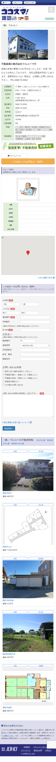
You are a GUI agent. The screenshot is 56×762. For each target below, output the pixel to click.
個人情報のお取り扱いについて (16, 422)
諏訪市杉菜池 (8, 600)
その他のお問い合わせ (13, 384)
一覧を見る (40, 440)
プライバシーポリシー (41, 747)
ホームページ (15, 155)
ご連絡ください (8, 735)
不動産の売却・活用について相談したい (21, 378)
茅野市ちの (7, 546)
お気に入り (17, 2)
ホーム (7, 2)
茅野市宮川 (7, 493)
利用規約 (27, 747)
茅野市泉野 (7, 707)
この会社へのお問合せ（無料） (28, 161)
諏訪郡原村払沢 (9, 654)
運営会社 (37, 750)
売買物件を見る (16, 443)
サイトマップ (25, 750)
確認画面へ (8, 428)
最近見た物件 (30, 2)
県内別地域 (49, 19)
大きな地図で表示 (45, 277)
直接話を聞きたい (11, 381)
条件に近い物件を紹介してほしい (18, 371)
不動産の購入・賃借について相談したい (21, 374)
